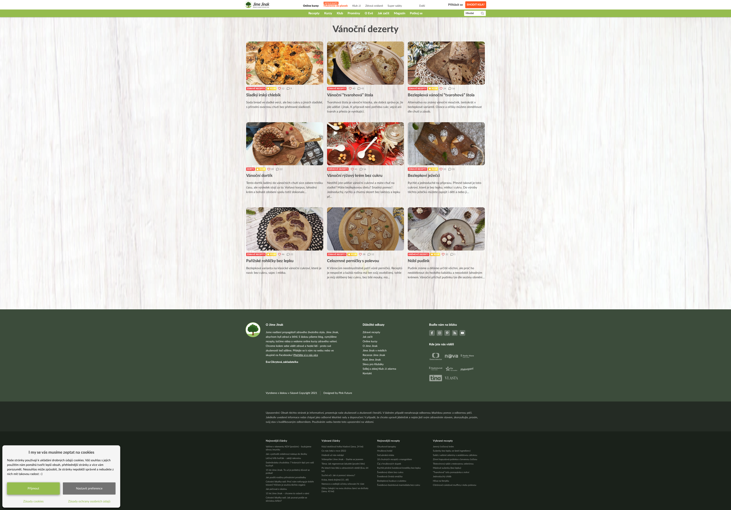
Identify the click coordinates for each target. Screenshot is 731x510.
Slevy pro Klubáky (373, 364)
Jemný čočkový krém (443, 446)
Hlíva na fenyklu (441, 481)
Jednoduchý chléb (442, 476)
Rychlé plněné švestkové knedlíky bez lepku (399, 468)
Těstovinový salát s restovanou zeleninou (453, 464)
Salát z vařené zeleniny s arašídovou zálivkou (455, 455)
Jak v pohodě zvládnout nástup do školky (286, 454)
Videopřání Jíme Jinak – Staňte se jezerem (342, 459)
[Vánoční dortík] (284, 143)
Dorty (250, 169)
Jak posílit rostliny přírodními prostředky (286, 477)
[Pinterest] (447, 333)
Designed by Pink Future (337, 393)
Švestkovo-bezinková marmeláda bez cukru (398, 485)
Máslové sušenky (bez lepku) (447, 468)
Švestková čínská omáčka (389, 476)
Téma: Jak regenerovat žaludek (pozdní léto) (343, 464)
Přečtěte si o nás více (305, 355)
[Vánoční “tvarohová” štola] (365, 63)
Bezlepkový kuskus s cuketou (391, 481)
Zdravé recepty (256, 89)
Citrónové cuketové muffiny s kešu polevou (454, 485)
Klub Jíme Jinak (372, 359)
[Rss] (455, 333)
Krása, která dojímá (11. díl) (335, 480)
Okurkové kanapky (386, 446)
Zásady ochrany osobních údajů (89, 501)
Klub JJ (356, 6)
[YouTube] (462, 333)
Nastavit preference (89, 488)
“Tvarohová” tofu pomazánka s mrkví (451, 472)
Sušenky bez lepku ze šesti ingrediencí (452, 451)
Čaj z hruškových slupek (389, 464)
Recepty (314, 13)
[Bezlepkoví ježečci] (446, 143)
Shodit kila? (476, 4)
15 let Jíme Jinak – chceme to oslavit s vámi (287, 493)
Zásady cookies (33, 501)
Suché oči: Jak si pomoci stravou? (338, 475)
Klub (340, 13)
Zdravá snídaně (374, 6)
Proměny (354, 13)
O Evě (369, 13)
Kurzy (328, 13)
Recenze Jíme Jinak (374, 355)
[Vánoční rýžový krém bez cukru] (365, 143)
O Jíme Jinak (370, 346)
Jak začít (383, 13)
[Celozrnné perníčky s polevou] (365, 229)
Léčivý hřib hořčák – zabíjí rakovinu (283, 458)
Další (422, 6)
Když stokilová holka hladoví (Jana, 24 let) (342, 446)
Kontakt (367, 373)
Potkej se (416, 13)
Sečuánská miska (385, 455)
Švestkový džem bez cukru (390, 472)
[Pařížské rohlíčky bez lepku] (284, 229)
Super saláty (395, 6)
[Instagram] (439, 333)
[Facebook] (432, 333)
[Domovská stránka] (257, 5)
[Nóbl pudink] (446, 229)
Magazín (399, 13)
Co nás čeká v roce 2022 (334, 451)
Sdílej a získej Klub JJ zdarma (379, 369)
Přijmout (33, 488)
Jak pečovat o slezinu (276, 489)
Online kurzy (370, 341)
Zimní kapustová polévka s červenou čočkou (455, 459)
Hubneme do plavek (336, 6)
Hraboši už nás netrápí (333, 455)
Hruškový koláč (385, 451)
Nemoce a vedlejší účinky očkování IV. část (343, 484)
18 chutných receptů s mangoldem (394, 459)
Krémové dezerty (338, 169)
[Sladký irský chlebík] (284, 63)
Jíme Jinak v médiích (375, 350)
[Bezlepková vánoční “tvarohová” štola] (446, 63)
